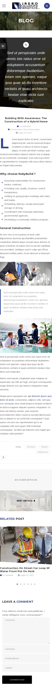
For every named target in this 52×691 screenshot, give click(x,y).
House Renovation (31, 129)
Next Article (24, 500)
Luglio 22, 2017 (27, 575)
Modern (44, 447)
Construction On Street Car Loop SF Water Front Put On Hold (25, 570)
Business (31, 447)
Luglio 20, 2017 (25, 133)
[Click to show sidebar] (3, 46)
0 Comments (25, 126)
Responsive (43, 452)
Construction (16, 129)
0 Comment (7, 575)
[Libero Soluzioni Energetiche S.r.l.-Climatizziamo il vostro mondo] (26, 5)
